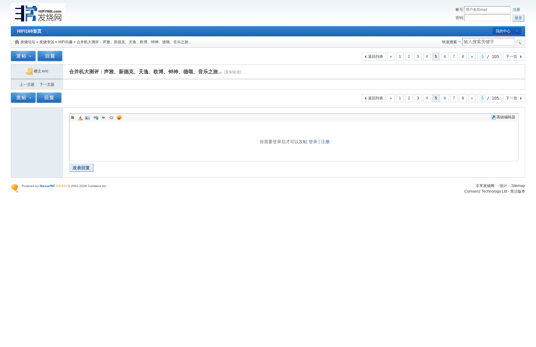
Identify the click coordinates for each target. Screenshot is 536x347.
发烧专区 (46, 42)
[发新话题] (23, 60)
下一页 (511, 56)
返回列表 (375, 56)
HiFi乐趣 (65, 42)
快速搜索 (449, 42)
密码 (459, 18)
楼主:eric (41, 71)
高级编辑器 (506, 117)
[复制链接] (232, 72)
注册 (516, 9)
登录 (313, 141)
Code (111, 117)
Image (88, 117)
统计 (503, 186)
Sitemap (518, 186)
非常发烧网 (485, 186)
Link (96, 117)
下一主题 (46, 84)
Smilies (119, 117)
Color (80, 117)
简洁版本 (517, 191)
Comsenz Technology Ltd (485, 191)
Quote (103, 117)
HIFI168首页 (29, 31)
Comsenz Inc (97, 186)
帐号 (459, 9)
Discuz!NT (47, 186)
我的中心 (503, 31)
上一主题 (27, 84)
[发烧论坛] (38, 22)
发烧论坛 (27, 42)
